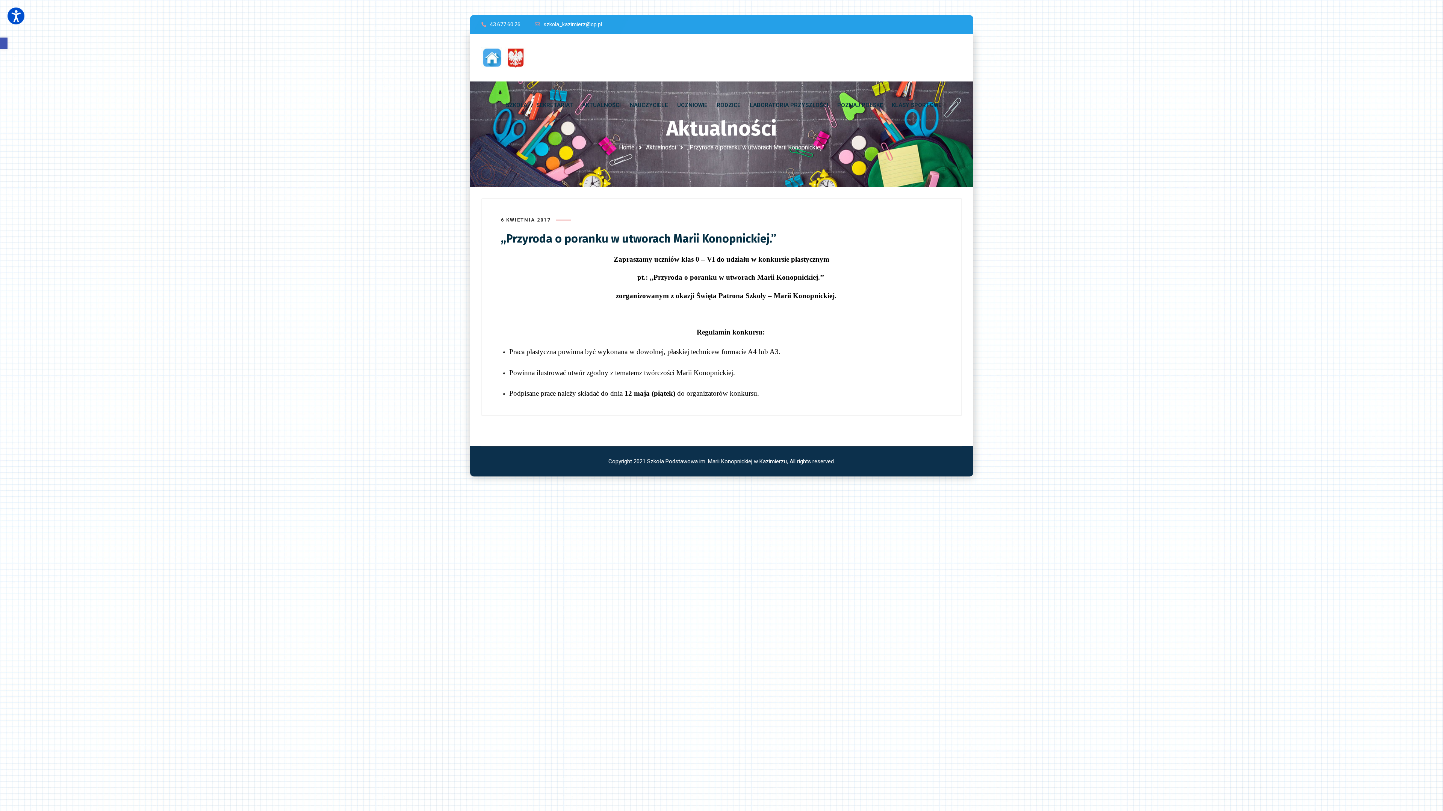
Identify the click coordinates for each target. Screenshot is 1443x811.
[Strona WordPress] (506, 57)
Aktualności (661, 147)
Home (627, 147)
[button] (4, 43)
